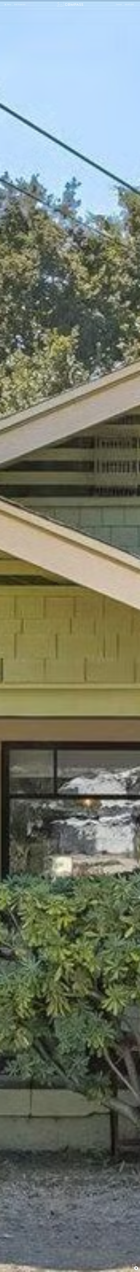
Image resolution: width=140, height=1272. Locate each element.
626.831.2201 (129, 4)
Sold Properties (20, 4)
